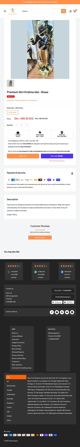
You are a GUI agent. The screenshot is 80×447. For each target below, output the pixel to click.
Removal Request (18, 352)
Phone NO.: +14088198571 (62, 290)
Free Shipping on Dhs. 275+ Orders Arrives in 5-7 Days (40, 2)
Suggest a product (18, 342)
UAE (8, 411)
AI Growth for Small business (21, 368)
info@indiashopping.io (63, 297)
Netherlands (11, 386)
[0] (74, 11)
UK (8, 381)
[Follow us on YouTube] (67, 312)
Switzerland (11, 394)
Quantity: (10, 125)
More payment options (57, 161)
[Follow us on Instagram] (57, 312)
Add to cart (23, 156)
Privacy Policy (16, 346)
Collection (15, 339)
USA (8, 377)
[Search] (63, 11)
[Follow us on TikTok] (72, 312)
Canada (9, 390)
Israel (9, 420)
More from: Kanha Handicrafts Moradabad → (23, 100)
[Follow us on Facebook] (52, 312)
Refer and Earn (17, 365)
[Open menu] (5, 11)
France (9, 407)
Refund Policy (16, 349)
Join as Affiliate (17, 336)
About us (15, 333)
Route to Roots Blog (19, 358)
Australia (10, 399)
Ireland (9, 416)
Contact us (15, 361)
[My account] (71, 11)
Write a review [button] (40, 237)
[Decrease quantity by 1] (17, 125)
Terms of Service (17, 355)
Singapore (10, 403)
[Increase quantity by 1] (27, 125)
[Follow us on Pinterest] (62, 312)
